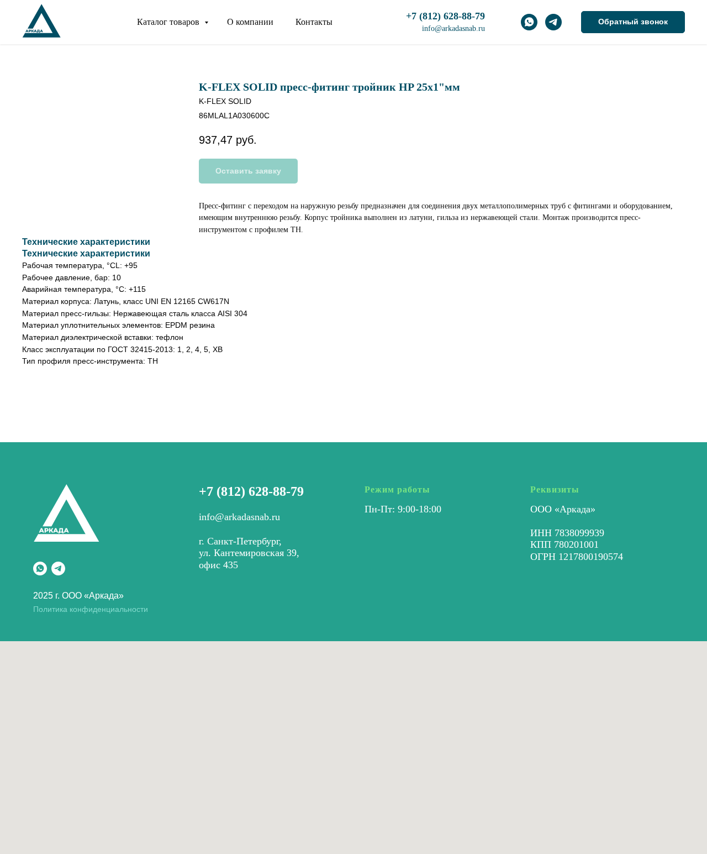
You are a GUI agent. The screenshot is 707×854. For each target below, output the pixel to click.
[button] (633, 22)
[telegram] (553, 22)
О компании (250, 22)
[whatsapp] (529, 22)
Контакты (314, 22)
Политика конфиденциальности (90, 609)
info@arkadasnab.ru (453, 28)
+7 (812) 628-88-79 (251, 491)
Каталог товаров (169, 22)
